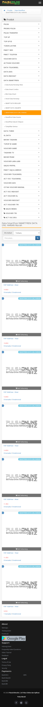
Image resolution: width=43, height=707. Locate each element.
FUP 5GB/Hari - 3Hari (11, 285)
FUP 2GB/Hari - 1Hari (11, 553)
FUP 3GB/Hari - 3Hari (11, 392)
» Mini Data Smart (10, 94)
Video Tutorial (6, 653)
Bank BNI (5, 681)
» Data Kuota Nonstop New (13, 85)
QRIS (24, 675)
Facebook (5, 634)
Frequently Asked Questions (11, 649)
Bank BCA (5, 675)
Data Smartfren (20, 10)
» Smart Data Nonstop (11, 99)
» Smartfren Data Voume (12, 117)
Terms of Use (6, 662)
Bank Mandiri (6, 678)
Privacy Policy (6, 665)
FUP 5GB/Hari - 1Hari (11, 338)
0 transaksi (7, 292)
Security (4, 668)
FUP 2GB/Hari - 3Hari (11, 499)
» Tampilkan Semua (10, 126)
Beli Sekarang (22, 281)
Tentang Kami (6, 631)
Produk (9, 10)
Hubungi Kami (6, 646)
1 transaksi (7, 614)
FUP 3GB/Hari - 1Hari (11, 446)
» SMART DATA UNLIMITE (12, 108)
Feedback (5, 655)
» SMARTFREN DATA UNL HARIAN (15, 113)
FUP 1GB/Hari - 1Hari (11, 606)
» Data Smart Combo (11, 89)
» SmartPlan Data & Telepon (13, 122)
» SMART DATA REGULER (12, 103)
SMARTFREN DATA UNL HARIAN (29, 245)
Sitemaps (5, 628)
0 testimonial (16, 292)
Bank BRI (5, 684)
